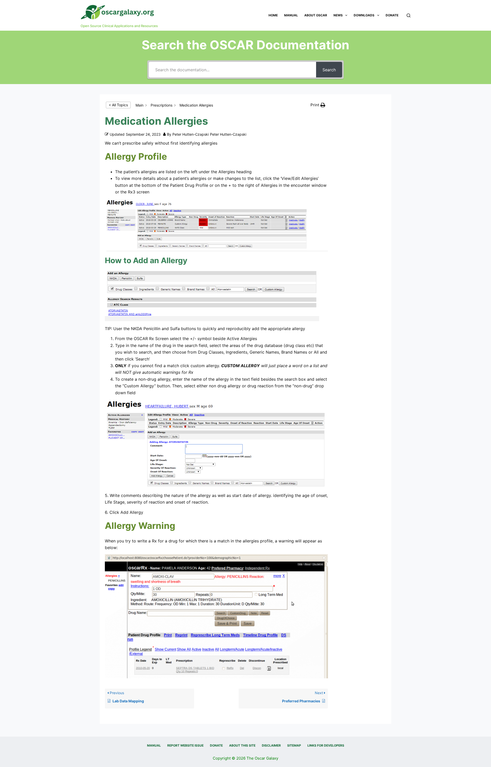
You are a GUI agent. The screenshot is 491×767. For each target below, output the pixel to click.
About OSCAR (315, 15)
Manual (291, 15)
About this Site (242, 745)
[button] (317, 105)
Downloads (364, 15)
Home (273, 15)
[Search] (408, 15)
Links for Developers (325, 745)
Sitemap (294, 745)
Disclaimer (271, 745)
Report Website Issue (185, 745)
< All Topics (118, 105)
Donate (392, 15)
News (338, 15)
